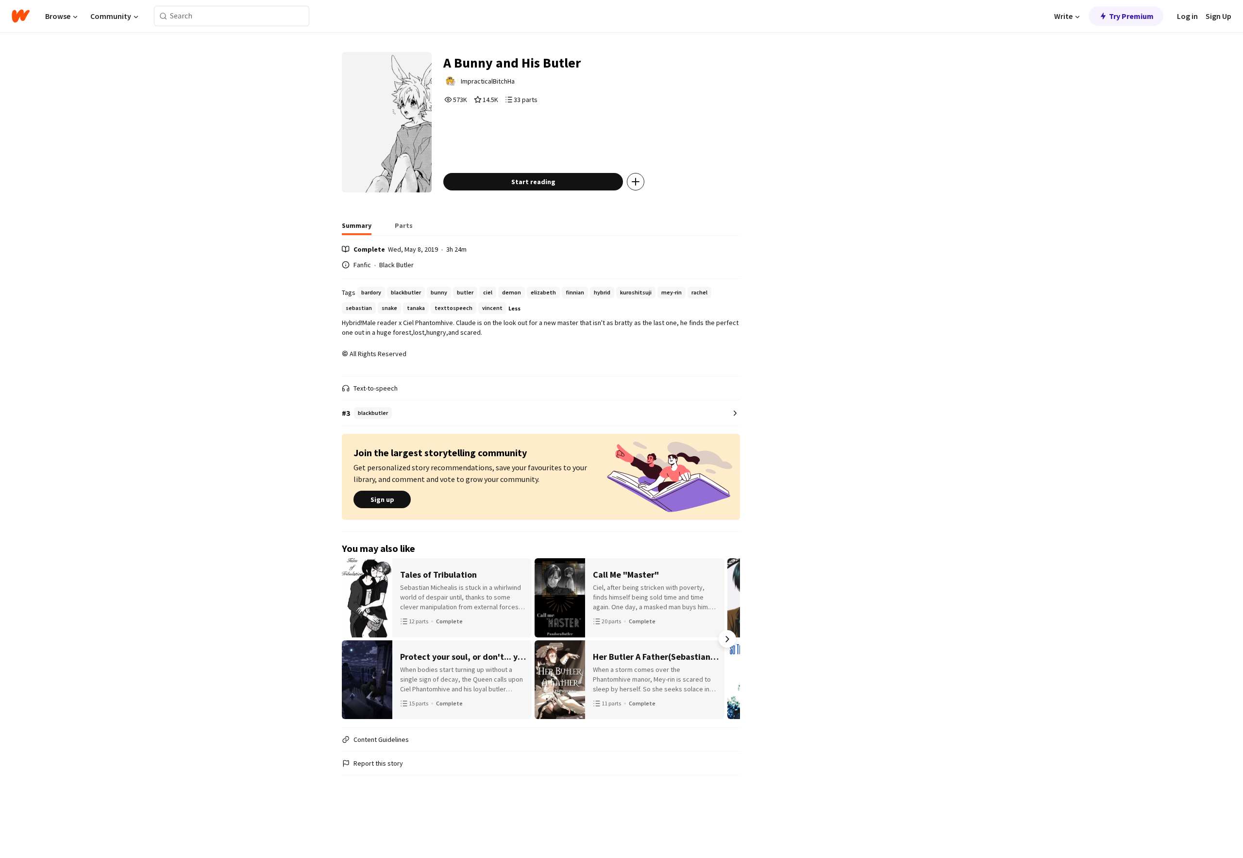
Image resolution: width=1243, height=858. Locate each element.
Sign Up (1218, 16)
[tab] (356, 228)
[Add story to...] (635, 181)
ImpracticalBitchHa (488, 81)
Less (514, 308)
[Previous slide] (354, 639)
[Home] (21, 16)
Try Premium (1131, 16)
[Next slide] (727, 639)
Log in (1187, 16)
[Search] (163, 16)
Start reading (533, 181)
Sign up (382, 499)
